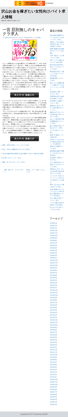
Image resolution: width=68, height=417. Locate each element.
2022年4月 (53, 340)
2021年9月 (53, 357)
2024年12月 (54, 260)
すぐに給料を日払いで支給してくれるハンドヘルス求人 (57, 164)
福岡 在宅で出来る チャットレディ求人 (15, 145)
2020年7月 (53, 392)
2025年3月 (53, 253)
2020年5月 (53, 397)
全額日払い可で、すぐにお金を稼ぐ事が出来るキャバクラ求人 (57, 171)
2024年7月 (53, 273)
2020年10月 (54, 384)
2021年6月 (53, 365)
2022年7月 (53, 332)
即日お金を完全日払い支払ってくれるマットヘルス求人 (57, 67)
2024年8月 (53, 270)
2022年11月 (53, 322)
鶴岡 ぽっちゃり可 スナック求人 (13, 162)
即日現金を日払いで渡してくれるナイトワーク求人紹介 (57, 74)
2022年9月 (53, 327)
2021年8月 (53, 359)
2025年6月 (53, 245)
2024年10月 (54, 265)
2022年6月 (53, 335)
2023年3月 (53, 312)
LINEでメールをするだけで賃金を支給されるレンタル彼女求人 (57, 142)
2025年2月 (53, 255)
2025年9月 (53, 238)
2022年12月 (54, 320)
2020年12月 (54, 379)
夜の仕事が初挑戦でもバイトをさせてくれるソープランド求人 (57, 37)
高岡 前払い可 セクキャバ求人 (13, 171)
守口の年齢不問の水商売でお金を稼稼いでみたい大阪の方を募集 (22, 153)
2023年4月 (53, 310)
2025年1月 (53, 258)
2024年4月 (53, 280)
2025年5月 (53, 248)
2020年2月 (53, 404)
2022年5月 (53, 337)
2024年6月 (53, 275)
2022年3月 (53, 342)
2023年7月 (53, 302)
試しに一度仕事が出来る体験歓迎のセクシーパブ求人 (57, 121)
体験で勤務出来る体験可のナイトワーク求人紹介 (57, 51)
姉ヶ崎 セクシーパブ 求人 (11, 158)
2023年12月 (54, 290)
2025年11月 (53, 233)
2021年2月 (53, 374)
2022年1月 (53, 347)
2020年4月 (53, 399)
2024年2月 (53, 285)
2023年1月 (53, 317)
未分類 (38, 37)
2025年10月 (54, 235)
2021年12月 (53, 350)
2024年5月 (53, 278)
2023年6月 (53, 305)
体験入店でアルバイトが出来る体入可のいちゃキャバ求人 (57, 114)
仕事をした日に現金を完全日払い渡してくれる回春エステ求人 (57, 44)
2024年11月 (54, 263)
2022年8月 (53, 330)
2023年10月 (54, 295)
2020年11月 (54, 382)
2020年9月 (53, 387)
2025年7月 (53, 243)
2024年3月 (53, 283)
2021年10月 (54, 355)
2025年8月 (53, 240)
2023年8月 (53, 300)
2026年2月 (53, 225)
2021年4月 (53, 369)
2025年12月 (54, 230)
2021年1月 (53, 377)
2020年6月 (53, 394)
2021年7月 (53, 362)
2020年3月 (53, 402)
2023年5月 (53, 307)
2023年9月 (53, 297)
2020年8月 (53, 389)
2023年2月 (53, 315)
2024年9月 (53, 268)
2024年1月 (53, 287)
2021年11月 (53, 352)
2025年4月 (53, 250)
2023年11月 (54, 292)
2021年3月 (53, 372)
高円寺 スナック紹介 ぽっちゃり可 (35, 171)
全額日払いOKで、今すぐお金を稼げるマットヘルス (57, 108)
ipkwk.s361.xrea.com (10, 37)
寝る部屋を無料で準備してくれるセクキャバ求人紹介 (57, 153)
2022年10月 (54, 325)
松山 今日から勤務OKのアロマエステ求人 (16, 149)
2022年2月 (53, 345)
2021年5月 (53, 367)
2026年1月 (53, 228)
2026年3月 (53, 223)
